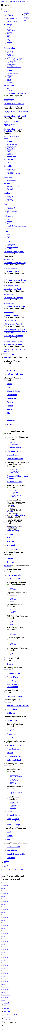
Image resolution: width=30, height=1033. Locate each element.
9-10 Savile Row (11, 78)
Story (5, 862)
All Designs (8, 24)
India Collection (17, 121)
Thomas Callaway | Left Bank (14, 67)
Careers (26, 17)
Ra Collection (7, 125)
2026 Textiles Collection (10, 341)
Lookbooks (9, 248)
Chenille (9, 29)
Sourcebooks (10, 245)
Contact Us (6, 1003)
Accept (9, 529)
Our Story (26, 15)
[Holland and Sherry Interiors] (19, 1)
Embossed (6, 320)
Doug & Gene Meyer (12, 211)
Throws (9, 162)
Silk (8, 39)
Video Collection (11, 244)
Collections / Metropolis (13, 298)
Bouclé (8, 27)
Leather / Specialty (11, 315)
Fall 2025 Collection (12, 21)
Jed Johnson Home (11, 61)
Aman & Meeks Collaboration (14, 173)
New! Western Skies (12, 144)
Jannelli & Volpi (11, 228)
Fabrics (5, 11)
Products (6, 138)
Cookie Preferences (8, 1020)
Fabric (5, 259)
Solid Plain (9, 42)
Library (7, 241)
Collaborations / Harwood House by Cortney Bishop (14, 105)
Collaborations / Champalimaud (16, 93)
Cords (8, 234)
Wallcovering (9, 216)
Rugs (6, 204)
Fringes (8, 236)
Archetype (6, 331)
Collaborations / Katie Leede (15, 116)
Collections (8, 70)
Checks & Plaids (11, 30)
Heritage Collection (11, 180)
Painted (9, 219)
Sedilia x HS (10, 189)
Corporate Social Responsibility (11, 1014)
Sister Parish (13, 806)
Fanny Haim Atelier (11, 57)
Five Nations (21, 350)
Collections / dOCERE (12, 289)
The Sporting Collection (12, 73)
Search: (2, 872)
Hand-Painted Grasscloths (18, 329)
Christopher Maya (11, 54)
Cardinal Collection (20, 111)
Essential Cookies (12, 526)
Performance (9, 85)
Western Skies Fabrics (12, 18)
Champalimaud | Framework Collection (16, 226)
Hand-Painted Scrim (9, 332)
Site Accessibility (8, 1017)
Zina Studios (10, 351)
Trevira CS (9, 90)
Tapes (8, 237)
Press (25, 20)
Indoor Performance (8, 100)
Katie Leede (10, 62)
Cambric (17, 136)
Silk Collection (19, 341)
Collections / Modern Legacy (15, 306)
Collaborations (9, 48)
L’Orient (6, 122)
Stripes (8, 40)
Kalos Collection (14, 472)
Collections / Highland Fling (15, 263)
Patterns (9, 210)
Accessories (8, 159)
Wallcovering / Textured (13, 336)
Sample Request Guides (12, 247)
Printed (9, 222)
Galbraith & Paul (11, 213)
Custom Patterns (11, 169)
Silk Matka (12, 136)
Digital (8, 223)
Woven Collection (8, 121)
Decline (14, 529)
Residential (9, 199)
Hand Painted (12, 320)
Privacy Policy (7, 1011)
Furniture (8, 183)
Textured (9, 221)
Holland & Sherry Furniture (13, 186)
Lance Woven (10, 200)
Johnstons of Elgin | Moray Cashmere (16, 60)
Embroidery (8, 166)
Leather (7, 193)
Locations (26, 18)
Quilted (8, 36)
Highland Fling (10, 75)
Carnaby (9, 76)
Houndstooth (10, 33)
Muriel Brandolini (11, 64)
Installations (26, 13)
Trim (6, 231)
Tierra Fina (9, 19)
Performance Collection (9, 124)
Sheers (8, 37)
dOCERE (9, 79)
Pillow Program (10, 172)
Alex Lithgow (10, 188)
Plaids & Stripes (11, 208)
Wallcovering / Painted (13, 324)
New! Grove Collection (9, 111)
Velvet (8, 43)
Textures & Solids (11, 207)
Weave (8, 44)
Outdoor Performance (9, 99)
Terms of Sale (7, 1008)
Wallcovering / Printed (13, 344)
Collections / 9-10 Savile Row (15, 280)
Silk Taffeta (6, 136)
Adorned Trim (10, 170)
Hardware (8, 177)
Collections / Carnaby (12, 271)
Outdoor (9, 88)
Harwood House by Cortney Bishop (16, 58)
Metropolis (9, 80)
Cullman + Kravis (11, 52)
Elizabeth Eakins (11, 55)
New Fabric (8, 15)
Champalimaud (11, 51)
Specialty (9, 197)
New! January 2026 (11, 146)
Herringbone (10, 32)
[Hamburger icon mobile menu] (5, 1)
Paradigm (24, 331)
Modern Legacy (11, 82)
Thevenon (9, 65)
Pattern (8, 35)
